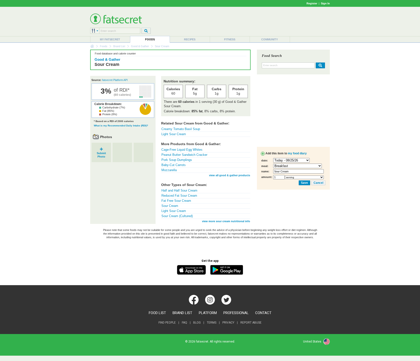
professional (236, 313)
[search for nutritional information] (320, 65)
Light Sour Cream (173, 134)
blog (197, 322)
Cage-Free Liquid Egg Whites (181, 149)
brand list (182, 313)
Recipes (189, 39)
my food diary (297, 153)
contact (263, 313)
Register (311, 3)
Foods (150, 39)
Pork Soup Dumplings (176, 160)
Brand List (119, 46)
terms (211, 322)
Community (269, 39)
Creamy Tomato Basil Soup (180, 129)
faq (184, 322)
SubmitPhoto (101, 153)
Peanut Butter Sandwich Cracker (184, 155)
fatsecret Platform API (115, 80)
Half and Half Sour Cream (179, 190)
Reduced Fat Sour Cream (179, 195)
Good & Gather (140, 46)
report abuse (251, 322)
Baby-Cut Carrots (173, 165)
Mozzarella (169, 170)
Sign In (325, 3)
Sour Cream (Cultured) (177, 216)
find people (167, 322)
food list (157, 313)
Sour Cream (169, 206)
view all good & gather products (229, 175)
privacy (228, 322)
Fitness (229, 39)
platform (208, 313)
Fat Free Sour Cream (176, 201)
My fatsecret (110, 39)
